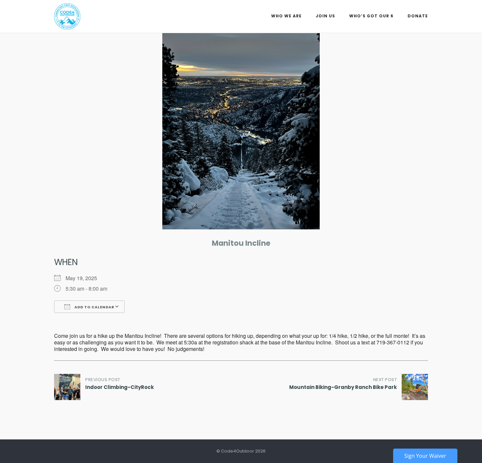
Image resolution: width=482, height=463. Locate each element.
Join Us (325, 16)
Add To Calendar (93, 307)
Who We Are (286, 16)
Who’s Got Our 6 (371, 16)
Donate (418, 16)
